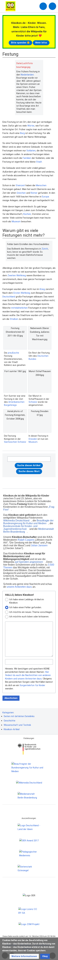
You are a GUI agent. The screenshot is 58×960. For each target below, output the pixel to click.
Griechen (21, 192)
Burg (22, 133)
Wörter (30, 125)
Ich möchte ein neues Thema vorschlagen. (31, 612)
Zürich (45, 248)
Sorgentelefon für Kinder (32, 685)
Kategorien (8, 712)
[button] (24, 956)
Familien (27, 158)
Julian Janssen (39, 545)
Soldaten (31, 150)
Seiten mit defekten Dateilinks (19, 716)
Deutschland (8, 296)
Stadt (39, 161)
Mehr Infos (41, 42)
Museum (16, 221)
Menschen (41, 185)
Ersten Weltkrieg (21, 292)
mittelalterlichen (19, 307)
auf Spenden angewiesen (29, 562)
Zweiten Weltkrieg (17, 275)
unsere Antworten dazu (19, 586)
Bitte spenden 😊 (20, 42)
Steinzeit (20, 185)
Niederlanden (27, 74)
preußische (13, 353)
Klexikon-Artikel (11, 729)
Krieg (42, 289)
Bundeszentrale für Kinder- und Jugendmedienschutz (20, 527)
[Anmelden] (43, 6)
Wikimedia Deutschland (16, 520)
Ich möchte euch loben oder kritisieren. (29, 616)
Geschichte (9, 720)
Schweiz (33, 402)
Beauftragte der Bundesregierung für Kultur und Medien (28, 522)
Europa (45, 196)
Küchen (27, 214)
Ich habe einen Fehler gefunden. (25, 607)
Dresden (33, 439)
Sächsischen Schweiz (15, 442)
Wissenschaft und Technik (17, 725)
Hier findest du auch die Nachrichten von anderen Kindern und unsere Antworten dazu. (28, 675)
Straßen (14, 319)
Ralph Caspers (26, 539)
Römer (34, 192)
